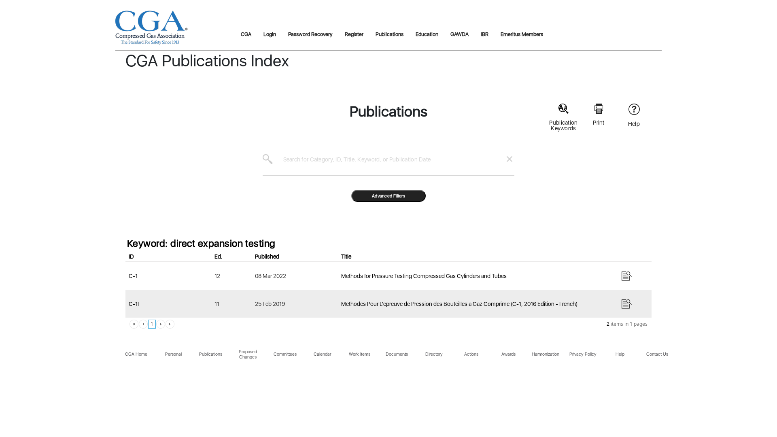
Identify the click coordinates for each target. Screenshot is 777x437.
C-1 (133, 276)
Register (354, 34)
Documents (397, 354)
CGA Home (136, 354)
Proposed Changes (248, 354)
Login (269, 34)
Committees (285, 354)
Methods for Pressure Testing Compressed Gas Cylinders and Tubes (424, 276)
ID (131, 256)
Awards (508, 354)
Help (620, 354)
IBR (484, 34)
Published (267, 256)
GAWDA (459, 34)
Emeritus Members (522, 34)
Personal (173, 354)
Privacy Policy (583, 354)
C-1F (134, 304)
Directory (434, 354)
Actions (471, 354)
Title (346, 256)
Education (427, 34)
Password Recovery (310, 34)
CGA (246, 34)
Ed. (218, 256)
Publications (389, 34)
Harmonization (545, 354)
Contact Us (657, 354)
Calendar (322, 354)
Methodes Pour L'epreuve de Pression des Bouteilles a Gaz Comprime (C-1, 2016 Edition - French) (459, 304)
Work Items (359, 354)
